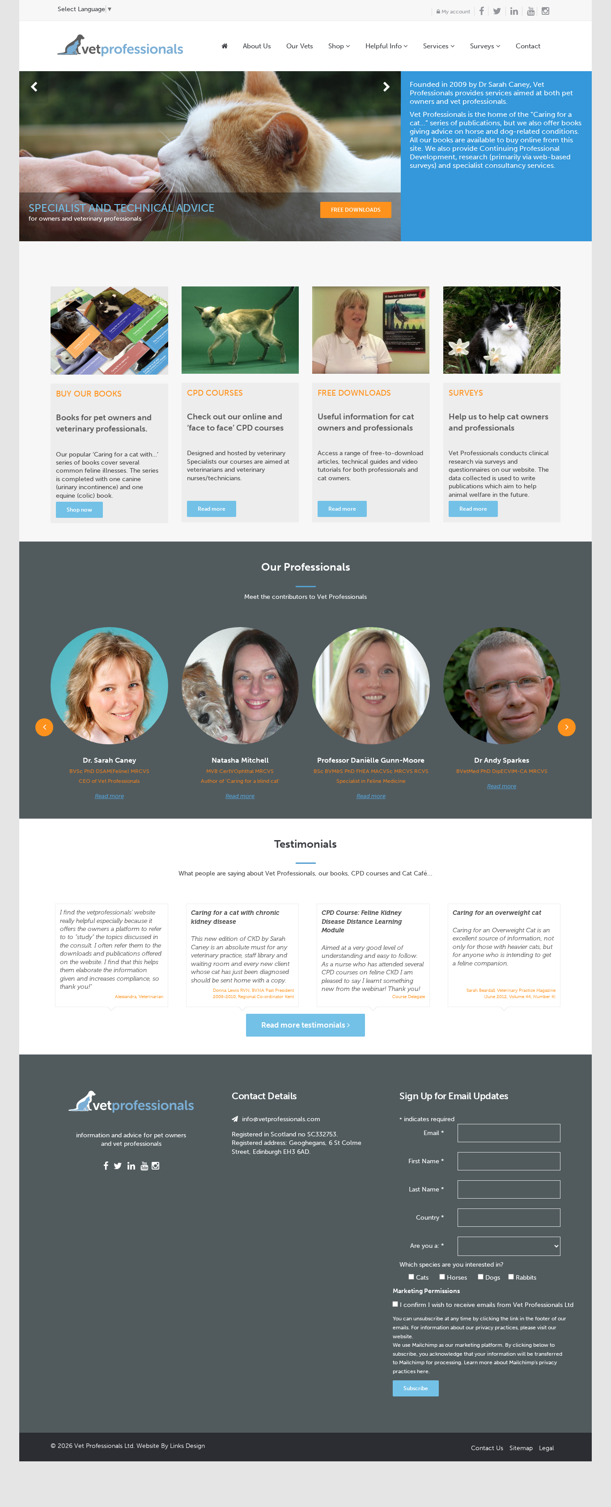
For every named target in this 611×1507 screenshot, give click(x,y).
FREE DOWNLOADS (356, 210)
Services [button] (436, 46)
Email (434, 1133)
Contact (528, 46)
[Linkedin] (511, 11)
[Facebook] (479, 11)
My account (455, 12)
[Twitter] (494, 11)
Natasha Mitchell (240, 770)
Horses (456, 1277)
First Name (426, 1161)
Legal (546, 1448)
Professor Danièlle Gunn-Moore (371, 770)
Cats (421, 1277)
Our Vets (299, 46)
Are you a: (427, 1246)
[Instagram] (545, 11)
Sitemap (521, 1448)
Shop (337, 46)
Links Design (187, 1446)
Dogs (492, 1277)
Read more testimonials (304, 1024)
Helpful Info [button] (384, 46)
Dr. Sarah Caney (109, 770)
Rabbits (525, 1277)
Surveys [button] (483, 46)
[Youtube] (528, 11)
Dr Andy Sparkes (501, 765)
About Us (257, 46)
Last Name (426, 1189)
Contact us (487, 1448)
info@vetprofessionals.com (281, 1119)
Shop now (79, 510)
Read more (211, 509)
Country (430, 1217)
